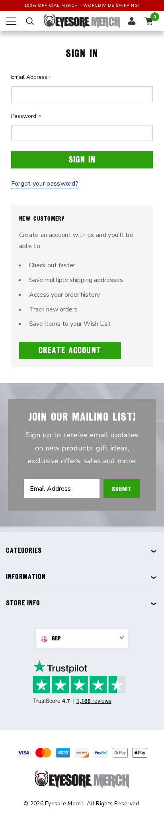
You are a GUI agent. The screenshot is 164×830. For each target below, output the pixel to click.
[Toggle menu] (11, 21)
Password (26, 116)
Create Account (70, 350)
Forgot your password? (45, 183)
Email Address (31, 77)
